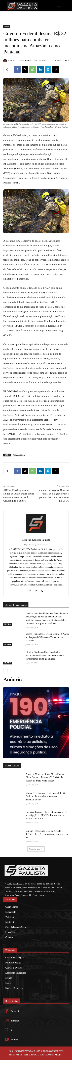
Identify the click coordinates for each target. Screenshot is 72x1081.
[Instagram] (36, 590)
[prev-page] (5, 670)
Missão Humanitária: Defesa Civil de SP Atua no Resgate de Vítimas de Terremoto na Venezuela (47, 637)
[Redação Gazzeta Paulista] (5, 60)
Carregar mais (34, 849)
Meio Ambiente (19, 455)
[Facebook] (17, 69)
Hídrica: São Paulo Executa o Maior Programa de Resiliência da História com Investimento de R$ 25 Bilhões (45, 655)
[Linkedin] (40, 69)
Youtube (14, 1039)
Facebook (15, 1011)
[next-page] (11, 670)
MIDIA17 (59, 1055)
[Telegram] (48, 69)
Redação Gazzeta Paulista (21, 61)
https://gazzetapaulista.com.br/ (36, 545)
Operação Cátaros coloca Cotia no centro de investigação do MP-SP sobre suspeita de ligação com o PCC (46, 815)
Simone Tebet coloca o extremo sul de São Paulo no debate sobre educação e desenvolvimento (46, 796)
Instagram (15, 1020)
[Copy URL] (55, 69)
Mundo (6, 26)
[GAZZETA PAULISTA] (25, 6)
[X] (25, 69)
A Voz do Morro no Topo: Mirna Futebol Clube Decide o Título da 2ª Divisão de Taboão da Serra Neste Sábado (45, 777)
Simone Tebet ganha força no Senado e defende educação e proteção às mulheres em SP (47, 834)
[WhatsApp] (32, 69)
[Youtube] (6, 1039)
